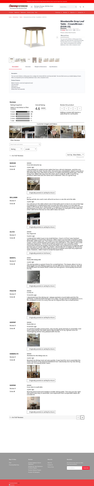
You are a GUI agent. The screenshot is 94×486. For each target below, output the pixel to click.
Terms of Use (51, 467)
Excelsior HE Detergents (34, 472)
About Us (50, 462)
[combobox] (68, 6)
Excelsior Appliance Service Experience (34, 463)
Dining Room (15, 17)
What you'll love (65, 35)
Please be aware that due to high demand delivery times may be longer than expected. (47, 1)
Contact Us (50, 464)
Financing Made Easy (14, 464)
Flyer (10, 462)
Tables (21, 17)
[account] (83, 7)
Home (10, 17)
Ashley (63, 30)
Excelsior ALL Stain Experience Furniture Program (35, 467)
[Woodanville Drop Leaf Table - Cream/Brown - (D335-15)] (34, 37)
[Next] (57, 37)
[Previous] (11, 37)
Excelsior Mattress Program (34, 470)
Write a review (76, 28)
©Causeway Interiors (13, 483)
